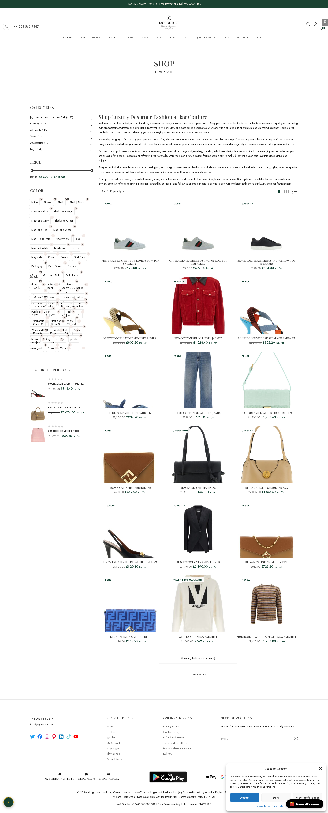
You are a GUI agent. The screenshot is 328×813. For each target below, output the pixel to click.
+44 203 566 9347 (25, 26)
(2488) (43, 123)
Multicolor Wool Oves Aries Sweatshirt (266, 637)
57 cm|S (55, 324)
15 (51, 226)
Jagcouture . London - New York (47, 117)
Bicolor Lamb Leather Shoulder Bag (266, 413)
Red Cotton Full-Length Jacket (198, 338)
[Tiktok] (68, 736)
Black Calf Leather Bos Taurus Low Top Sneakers (266, 262)
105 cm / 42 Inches (43, 297)
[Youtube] (75, 736)
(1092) (41, 136)
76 (73, 311)
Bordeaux (59, 248)
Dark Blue (79, 257)
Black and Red (39, 230)
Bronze (75, 248)
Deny (276, 798)
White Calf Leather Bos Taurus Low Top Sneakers (130, 262)
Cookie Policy (263, 806)
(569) (39, 149)
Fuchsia (72, 266)
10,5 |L (36, 288)
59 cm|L (69, 333)
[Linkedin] (61, 736)
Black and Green (64, 221)
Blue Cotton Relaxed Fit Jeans (198, 413)
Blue (78, 239)
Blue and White (39, 248)
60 (86, 284)
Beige (34, 202)
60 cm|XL (52, 342)
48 (75, 226)
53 (58, 293)
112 (40, 272)
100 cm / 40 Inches (71, 288)
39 (73, 235)
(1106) (45, 130)
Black (61, 202)
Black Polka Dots (40, 239)
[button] (320, 769)
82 (55, 199)
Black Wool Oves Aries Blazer (198, 562)
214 (41, 199)
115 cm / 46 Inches (43, 306)
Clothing (34, 123)
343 (83, 235)
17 (46, 262)
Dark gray (36, 266)
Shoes (33, 136)
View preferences (307, 798)
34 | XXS (50, 315)
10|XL (50, 288)
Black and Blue (39, 211)
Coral (51, 257)
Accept (244, 798)
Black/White (62, 239)
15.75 (35, 315)
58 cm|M (37, 333)
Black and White (62, 230)
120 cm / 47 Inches (72, 306)
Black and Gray (40, 221)
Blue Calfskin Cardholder (129, 637)
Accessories (36, 143)
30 (63, 321)
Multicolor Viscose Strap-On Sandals (266, 338)
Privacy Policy (278, 806)
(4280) (69, 117)
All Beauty (35, 130)
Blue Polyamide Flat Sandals (130, 413)
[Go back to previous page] (8, 802)
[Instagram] (47, 736)
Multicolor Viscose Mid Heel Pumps (129, 338)
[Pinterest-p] (54, 736)
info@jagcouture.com (42, 724)
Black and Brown (63, 211)
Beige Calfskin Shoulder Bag (266, 488)
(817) (46, 143)
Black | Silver (77, 202)
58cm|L (53, 333)
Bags (32, 149)
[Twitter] (32, 736)
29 (68, 244)
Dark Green (55, 266)
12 (76, 208)
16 (77, 330)
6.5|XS (36, 342)
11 (45, 253)
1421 (67, 199)
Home (158, 72)
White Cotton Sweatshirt (198, 637)
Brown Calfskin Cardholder (130, 488)
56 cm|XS (37, 324)
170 (40, 281)
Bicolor (48, 202)
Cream (64, 257)
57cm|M (71, 324)
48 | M (66, 315)
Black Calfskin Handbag (198, 488)
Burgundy (36, 257)
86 (77, 281)
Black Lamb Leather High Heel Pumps (130, 562)
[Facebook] (39, 736)
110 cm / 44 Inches (72, 297)
